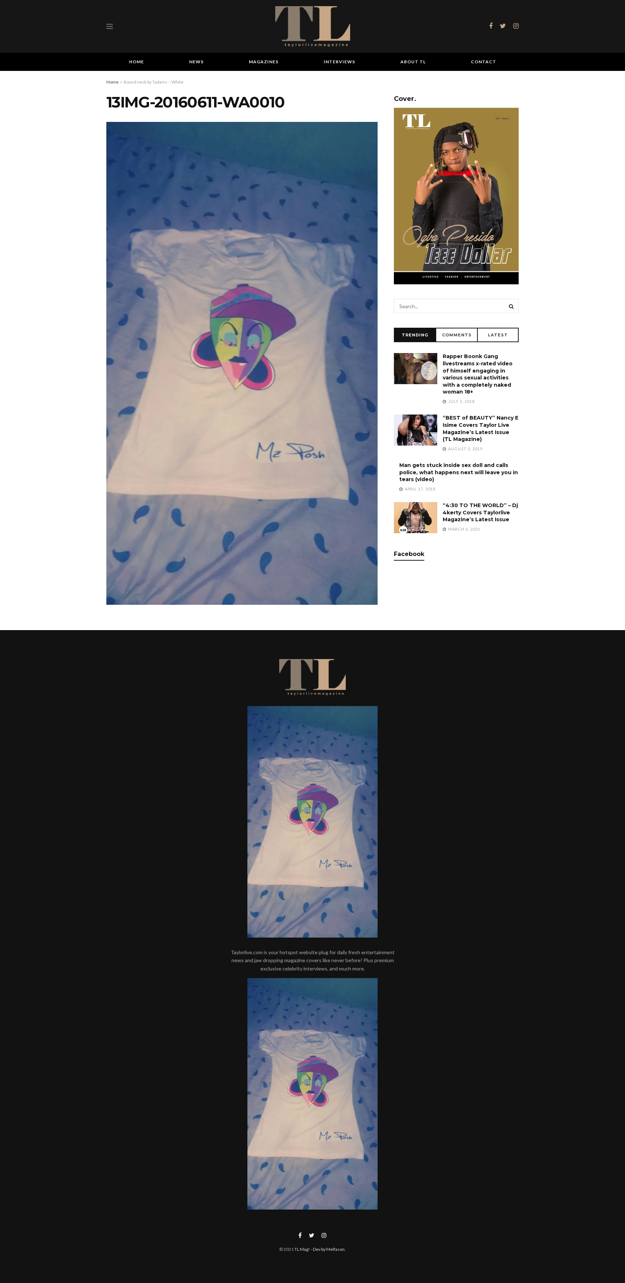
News (196, 61)
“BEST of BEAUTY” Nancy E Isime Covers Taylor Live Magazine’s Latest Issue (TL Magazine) (480, 428)
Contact (483, 61)
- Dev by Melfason (327, 1249)
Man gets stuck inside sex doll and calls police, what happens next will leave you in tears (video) (458, 472)
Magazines (264, 61)
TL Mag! (302, 1249)
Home (136, 61)
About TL (413, 61)
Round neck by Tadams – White (153, 82)
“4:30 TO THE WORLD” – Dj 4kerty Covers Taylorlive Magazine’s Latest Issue (480, 512)
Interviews (339, 61)
